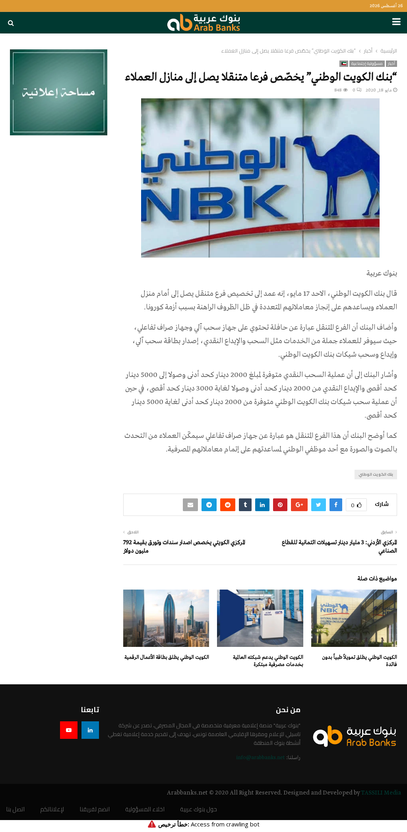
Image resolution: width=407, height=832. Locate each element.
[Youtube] (69, 730)
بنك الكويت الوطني (376, 474)
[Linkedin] (90, 730)
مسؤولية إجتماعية (367, 64)
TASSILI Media (381, 793)
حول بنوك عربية (198, 809)
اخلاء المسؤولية (145, 809)
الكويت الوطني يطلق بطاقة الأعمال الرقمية (166, 657)
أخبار (391, 64)
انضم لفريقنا (94, 809)
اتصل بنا (15, 809)
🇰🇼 (343, 64)
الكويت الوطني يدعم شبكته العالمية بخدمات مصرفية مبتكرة (268, 661)
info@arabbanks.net (260, 757)
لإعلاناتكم (52, 809)
